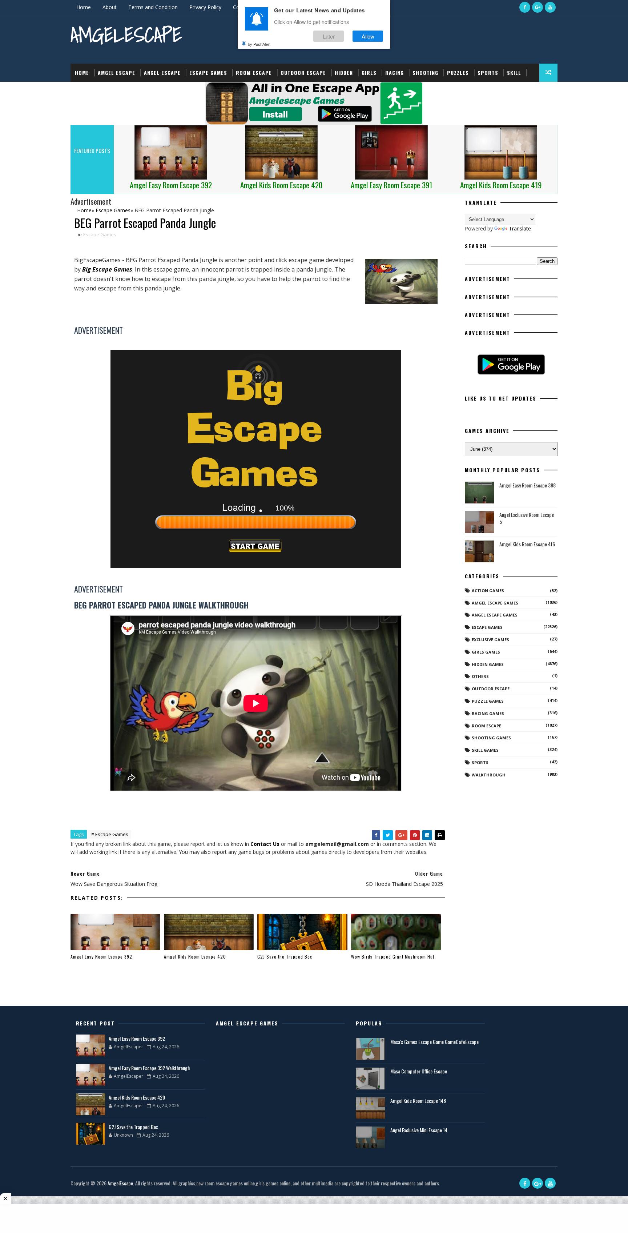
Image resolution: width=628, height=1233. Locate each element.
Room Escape (254, 72)
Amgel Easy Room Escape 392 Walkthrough (149, 1068)
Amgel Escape (116, 72)
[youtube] (550, 7)
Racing (394, 72)
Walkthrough (489, 775)
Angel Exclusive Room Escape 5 (526, 518)
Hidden (344, 72)
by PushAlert (259, 44)
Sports (488, 72)
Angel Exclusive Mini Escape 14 (418, 1130)
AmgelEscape (126, 35)
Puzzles (458, 72)
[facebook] (524, 7)
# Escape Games (109, 834)
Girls (369, 72)
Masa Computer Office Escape (418, 1071)
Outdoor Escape (303, 72)
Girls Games (486, 652)
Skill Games (485, 750)
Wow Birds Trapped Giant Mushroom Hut (392, 956)
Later (329, 36)
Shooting (425, 72)
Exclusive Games (490, 639)
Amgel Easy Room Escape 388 (527, 485)
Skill (514, 72)
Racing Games (488, 713)
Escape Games (208, 72)
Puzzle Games (488, 701)
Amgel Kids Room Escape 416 (527, 544)
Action (84, 91)
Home (83, 7)
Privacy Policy (205, 7)
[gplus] (537, 7)
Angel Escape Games (495, 615)
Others (480, 676)
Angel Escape (162, 72)
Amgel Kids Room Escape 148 (418, 1100)
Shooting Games (491, 737)
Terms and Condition (153, 7)
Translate (520, 228)
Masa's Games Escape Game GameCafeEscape (434, 1041)
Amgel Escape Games (495, 603)
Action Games (488, 590)
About (109, 7)
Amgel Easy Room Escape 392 (101, 956)
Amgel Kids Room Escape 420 (195, 956)
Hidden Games (488, 664)
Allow (368, 36)
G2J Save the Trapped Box (284, 956)
